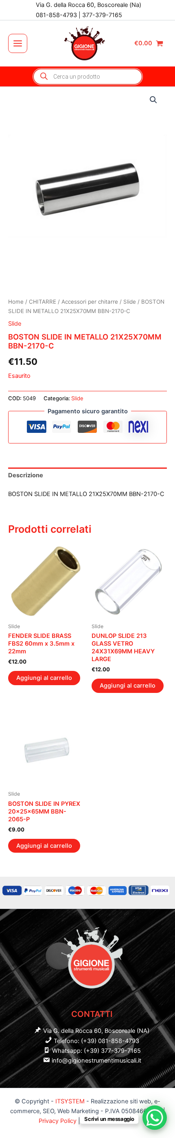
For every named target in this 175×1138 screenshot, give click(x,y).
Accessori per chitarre (89, 301)
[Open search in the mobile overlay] (87, 76)
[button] (153, 100)
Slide (129, 301)
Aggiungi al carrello (44, 677)
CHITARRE (42, 301)
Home (16, 301)
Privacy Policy (58, 1121)
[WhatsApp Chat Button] (154, 1117)
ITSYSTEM (70, 1101)
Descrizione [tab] (25, 475)
